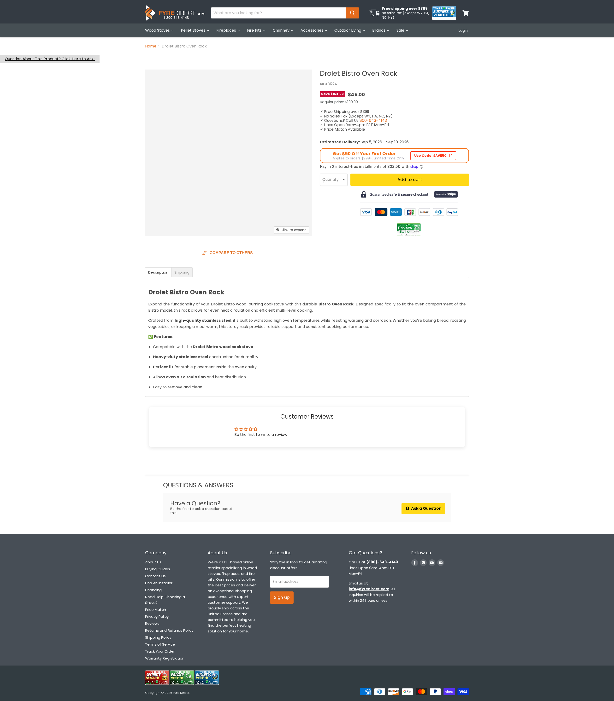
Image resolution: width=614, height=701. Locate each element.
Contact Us (155, 575)
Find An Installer (158, 582)
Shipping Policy (158, 637)
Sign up (282, 597)
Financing (153, 589)
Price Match (155, 609)
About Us (153, 562)
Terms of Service (160, 644)
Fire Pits (255, 30)
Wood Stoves (158, 30)
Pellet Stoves (193, 30)
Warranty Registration (164, 658)
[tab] (158, 272)
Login (463, 30)
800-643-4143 (373, 120)
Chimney (281, 30)
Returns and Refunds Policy (169, 630)
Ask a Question (426, 508)
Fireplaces (226, 30)
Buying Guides (157, 569)
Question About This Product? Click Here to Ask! (50, 59)
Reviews (152, 623)
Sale (400, 30)
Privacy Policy (157, 616)
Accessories (312, 30)
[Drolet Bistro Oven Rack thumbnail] (154, 250)
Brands (379, 30)
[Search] (352, 12)
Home (150, 46)
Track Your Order (160, 651)
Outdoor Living (348, 30)
